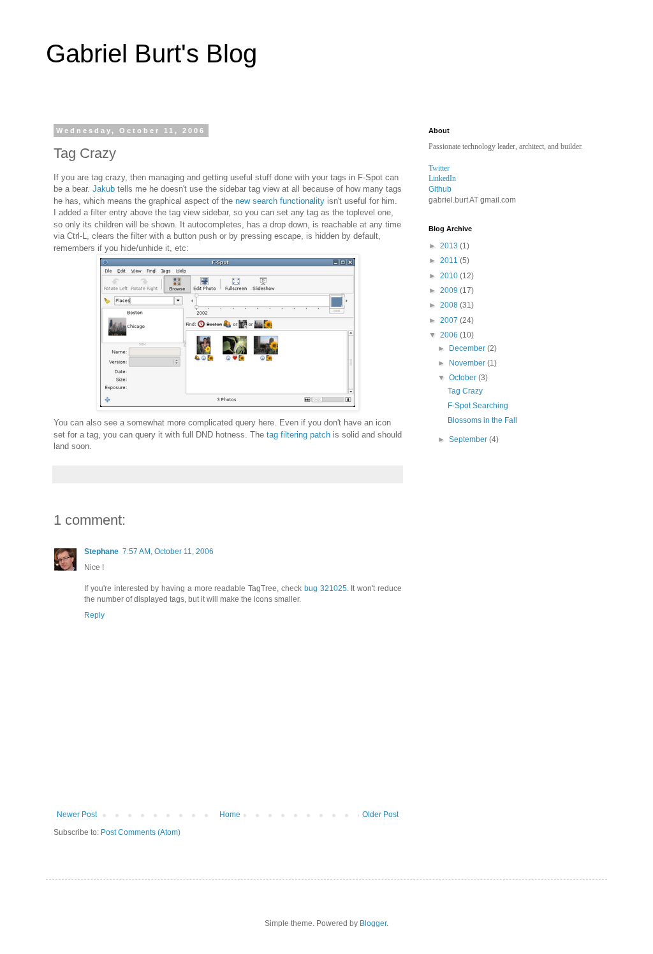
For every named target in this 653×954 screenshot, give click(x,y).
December (468, 348)
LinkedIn (442, 178)
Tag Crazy (465, 391)
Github (440, 189)
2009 (450, 290)
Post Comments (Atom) (140, 832)
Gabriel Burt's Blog (151, 53)
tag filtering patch (298, 434)
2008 (450, 305)
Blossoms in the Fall (482, 420)
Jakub (103, 189)
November (468, 363)
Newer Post (77, 814)
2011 (450, 260)
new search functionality (280, 201)
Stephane (101, 551)
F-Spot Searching (478, 405)
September (469, 439)
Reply (94, 615)
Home (229, 814)
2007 (450, 320)
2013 (450, 245)
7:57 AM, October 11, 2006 (168, 551)
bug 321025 (325, 588)
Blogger (373, 923)
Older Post (380, 814)
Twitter (439, 168)
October (463, 377)
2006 (450, 335)
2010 (450, 275)
